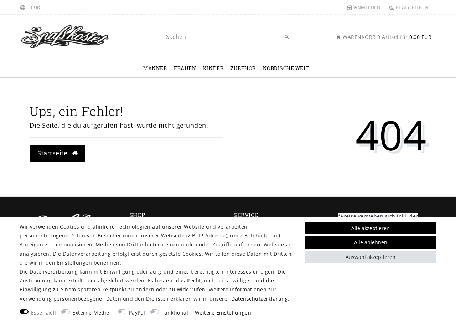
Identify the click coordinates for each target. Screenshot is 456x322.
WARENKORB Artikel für (386, 37)
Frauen (185, 68)
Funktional (174, 312)
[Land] (24, 7)
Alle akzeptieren (370, 228)
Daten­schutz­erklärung (259, 298)
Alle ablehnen (370, 242)
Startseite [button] (53, 153)
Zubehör (243, 68)
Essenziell (43, 312)
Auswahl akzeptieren (370, 257)
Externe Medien (92, 312)
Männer (155, 68)
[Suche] (287, 37)
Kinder (213, 68)
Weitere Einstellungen (223, 312)
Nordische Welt (286, 68)
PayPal (137, 312)
